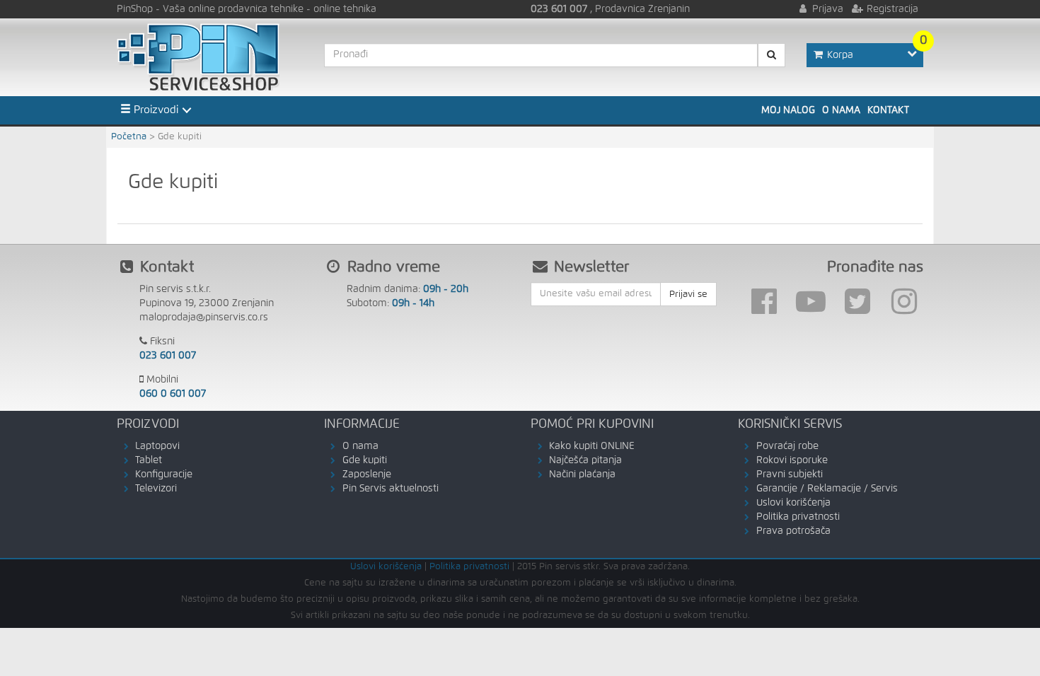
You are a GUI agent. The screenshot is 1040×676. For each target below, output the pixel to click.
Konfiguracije (163, 474)
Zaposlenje (366, 474)
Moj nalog (788, 110)
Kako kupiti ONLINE (592, 446)
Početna (128, 136)
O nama (841, 110)
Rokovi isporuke (792, 460)
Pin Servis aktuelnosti (390, 489)
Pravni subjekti (789, 474)
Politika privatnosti (798, 517)
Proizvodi (154, 110)
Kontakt (888, 110)
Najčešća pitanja (585, 460)
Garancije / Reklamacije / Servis (827, 489)
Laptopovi (157, 446)
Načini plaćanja (582, 474)
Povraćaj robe (787, 446)
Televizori (156, 489)
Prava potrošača (793, 531)
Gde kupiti (364, 460)
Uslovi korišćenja (793, 503)
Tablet (148, 460)
